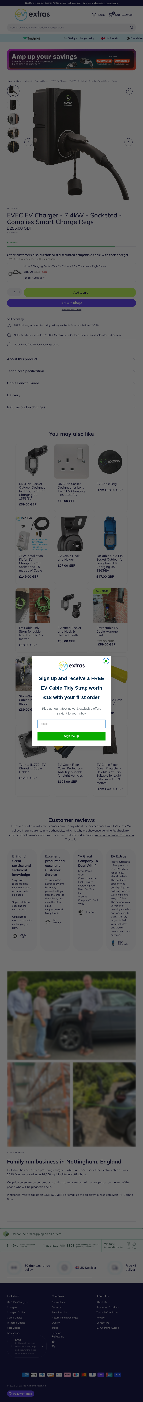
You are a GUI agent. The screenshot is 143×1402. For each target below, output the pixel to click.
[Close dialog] (106, 661)
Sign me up (71, 736)
